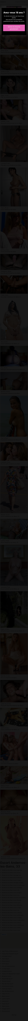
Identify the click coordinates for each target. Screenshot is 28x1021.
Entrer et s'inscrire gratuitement (14, 28)
